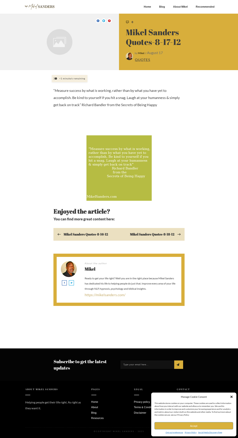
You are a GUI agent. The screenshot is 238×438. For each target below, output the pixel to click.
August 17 (155, 52)
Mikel (141, 53)
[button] (231, 396)
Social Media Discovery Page (210, 432)
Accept (194, 425)
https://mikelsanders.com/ (105, 295)
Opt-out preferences (174, 432)
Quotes (142, 59)
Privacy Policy (191, 432)
